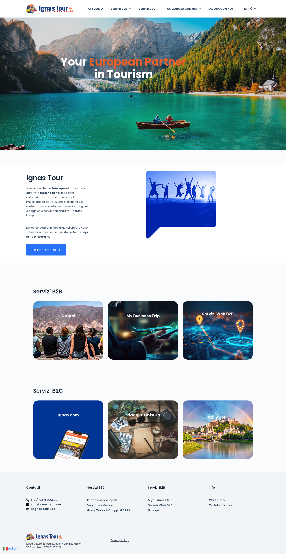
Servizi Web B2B (160, 505)
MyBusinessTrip (160, 500)
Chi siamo (95, 9)
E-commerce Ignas (102, 500)
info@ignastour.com (46, 504)
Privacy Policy (120, 540)
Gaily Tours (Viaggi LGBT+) (108, 510)
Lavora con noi (220, 9)
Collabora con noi (182, 9)
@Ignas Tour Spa (43, 509)
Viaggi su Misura (100, 505)
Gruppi (153, 510)
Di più (248, 9)
